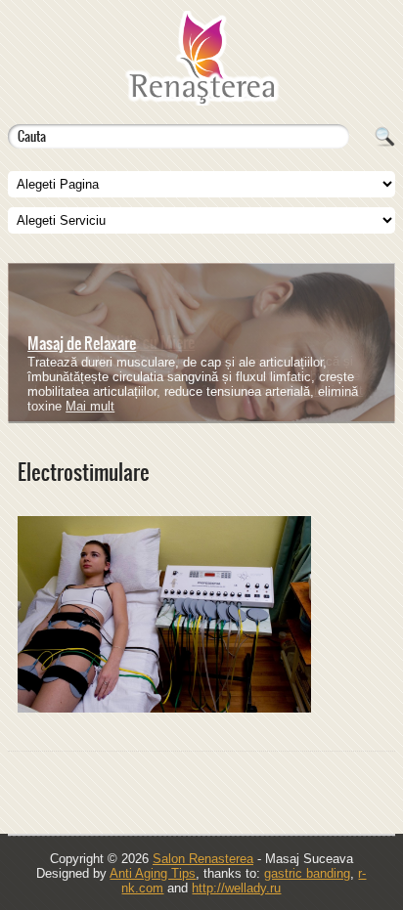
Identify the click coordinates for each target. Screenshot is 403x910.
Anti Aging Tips (153, 873)
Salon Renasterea (203, 858)
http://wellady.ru (236, 888)
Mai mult (338, 390)
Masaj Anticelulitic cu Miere (111, 342)
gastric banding (307, 873)
